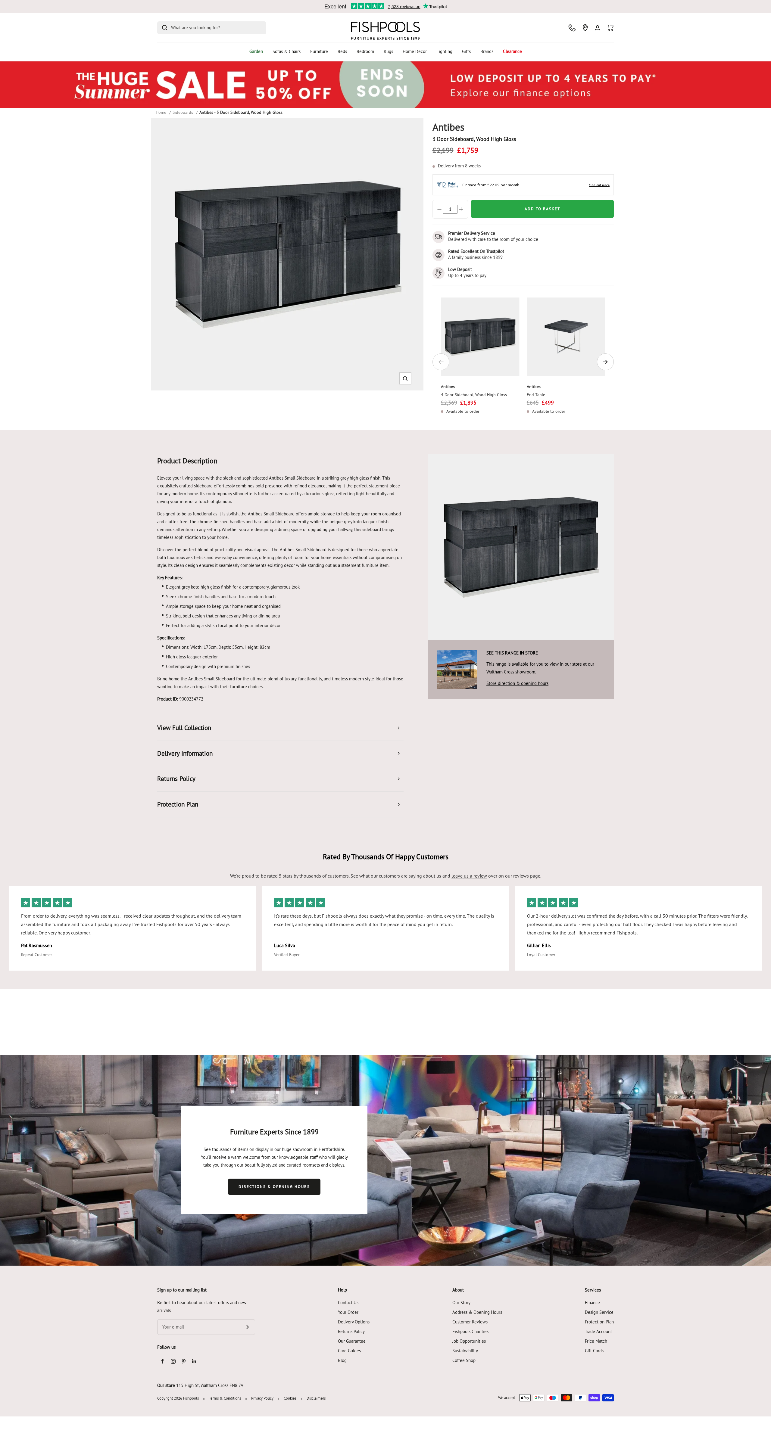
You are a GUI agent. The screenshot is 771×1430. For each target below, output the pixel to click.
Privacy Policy (262, 1398)
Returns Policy (351, 1331)
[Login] (597, 27)
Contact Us (348, 1302)
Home (161, 112)
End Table (536, 394)
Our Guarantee (352, 1341)
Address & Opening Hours (477, 1312)
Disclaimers (316, 1398)
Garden (256, 51)
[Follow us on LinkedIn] (194, 1361)
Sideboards (183, 112)
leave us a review (469, 876)
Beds (342, 51)
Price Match (596, 1341)
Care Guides (349, 1351)
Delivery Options (354, 1322)
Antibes (448, 386)
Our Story (461, 1302)
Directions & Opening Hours (274, 1186)
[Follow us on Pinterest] (183, 1361)
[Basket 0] (610, 28)
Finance (592, 1302)
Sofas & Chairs (287, 51)
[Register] (246, 1327)
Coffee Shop (464, 1360)
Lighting (444, 51)
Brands (486, 51)
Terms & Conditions (225, 1398)
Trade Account (598, 1331)
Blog (342, 1360)
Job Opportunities (469, 1341)
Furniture (319, 51)
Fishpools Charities (470, 1331)
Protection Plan (599, 1322)
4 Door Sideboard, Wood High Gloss (474, 394)
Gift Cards (594, 1351)
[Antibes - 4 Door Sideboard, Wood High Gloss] (480, 336)
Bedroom (365, 51)
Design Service (599, 1312)
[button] (405, 378)
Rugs (388, 51)
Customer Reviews (470, 1322)
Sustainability (465, 1351)
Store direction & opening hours (517, 683)
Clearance (512, 51)
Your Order (348, 1312)
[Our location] (585, 27)
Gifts (466, 51)
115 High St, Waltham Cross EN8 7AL (211, 1385)
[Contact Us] (572, 27)
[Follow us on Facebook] (162, 1361)
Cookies (290, 1398)
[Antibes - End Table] (566, 336)
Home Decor (415, 51)
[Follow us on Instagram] (173, 1361)
